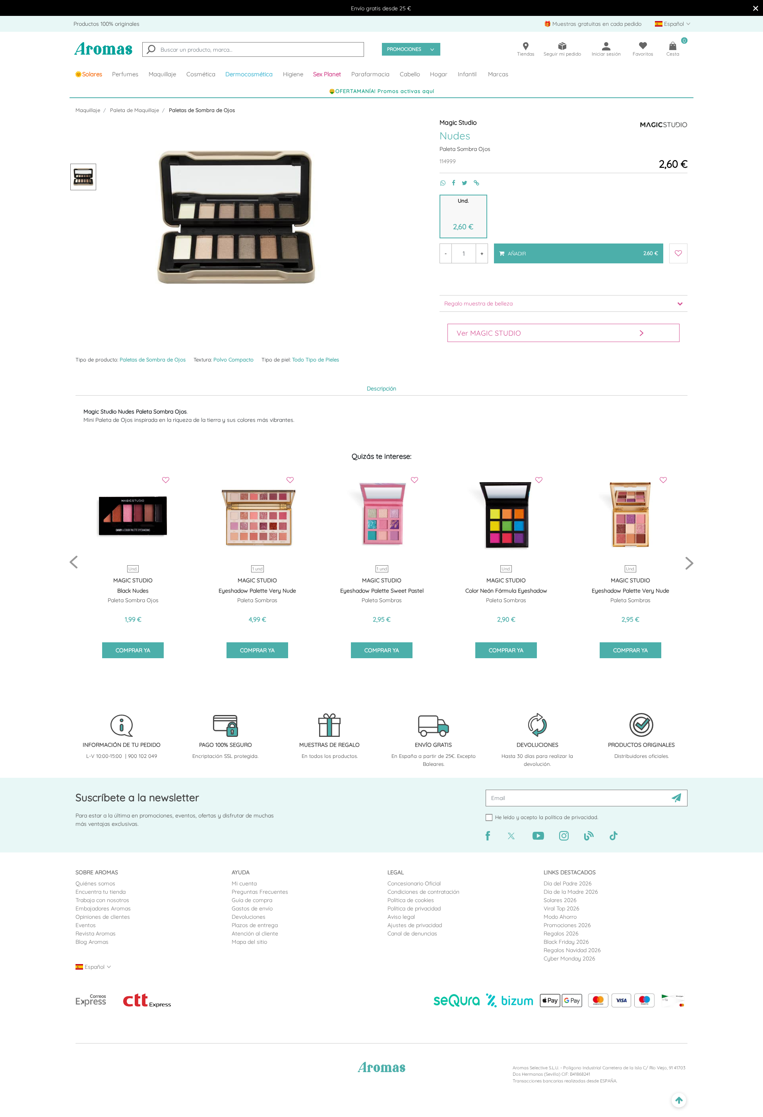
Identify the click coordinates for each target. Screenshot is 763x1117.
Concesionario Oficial (414, 883)
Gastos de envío (252, 908)
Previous (73, 563)
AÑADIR (582, 249)
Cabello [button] (410, 74)
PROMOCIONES (404, 49)
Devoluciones (248, 916)
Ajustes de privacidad (414, 925)
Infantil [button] (467, 74)
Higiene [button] (293, 74)
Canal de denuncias (412, 933)
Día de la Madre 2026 (571, 891)
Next (689, 563)
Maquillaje (88, 110)
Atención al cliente (255, 933)
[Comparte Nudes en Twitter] (461, 183)
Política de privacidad (414, 908)
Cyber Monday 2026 (569, 958)
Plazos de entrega (255, 925)
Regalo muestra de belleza (478, 303)
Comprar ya (133, 650)
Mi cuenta (244, 883)
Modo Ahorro (560, 916)
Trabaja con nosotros (102, 900)
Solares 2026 (560, 900)
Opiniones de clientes (103, 916)
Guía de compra (252, 900)
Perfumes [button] (125, 74)
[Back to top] (678, 1100)
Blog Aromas (92, 941)
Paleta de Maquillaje (134, 110)
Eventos (86, 925)
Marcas (498, 74)
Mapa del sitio (249, 941)
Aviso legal (401, 916)
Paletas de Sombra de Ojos (202, 110)
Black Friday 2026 (566, 941)
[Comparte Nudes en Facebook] (450, 183)
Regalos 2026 (561, 933)
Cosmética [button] (200, 74)
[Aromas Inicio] (103, 53)
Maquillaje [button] (162, 74)
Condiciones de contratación (423, 891)
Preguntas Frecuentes (260, 891)
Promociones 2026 (567, 925)
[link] (88, 74)
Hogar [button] (438, 74)
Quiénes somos (95, 883)
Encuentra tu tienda (101, 891)
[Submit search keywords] (151, 50)
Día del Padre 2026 (568, 883)
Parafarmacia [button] (370, 74)
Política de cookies (410, 900)
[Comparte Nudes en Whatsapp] (439, 183)
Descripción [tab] (381, 388)
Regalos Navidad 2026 (572, 950)
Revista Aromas (96, 933)
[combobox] (253, 49)
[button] (327, 74)
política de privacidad (571, 817)
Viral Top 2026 (561, 908)
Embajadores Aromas (103, 908)
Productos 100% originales (106, 23)
